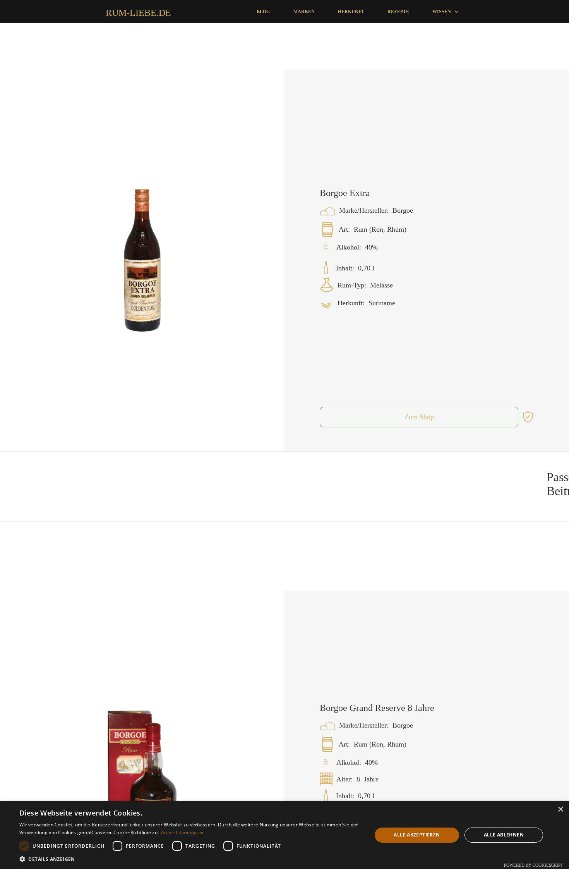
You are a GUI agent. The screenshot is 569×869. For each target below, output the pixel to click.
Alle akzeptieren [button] (417, 834)
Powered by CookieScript (533, 865)
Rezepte (398, 11)
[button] (445, 11)
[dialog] (284, 835)
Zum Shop (419, 442)
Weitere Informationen (181, 832)
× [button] (560, 809)
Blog (263, 11)
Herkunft (351, 11)
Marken (304, 11)
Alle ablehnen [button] (504, 834)
